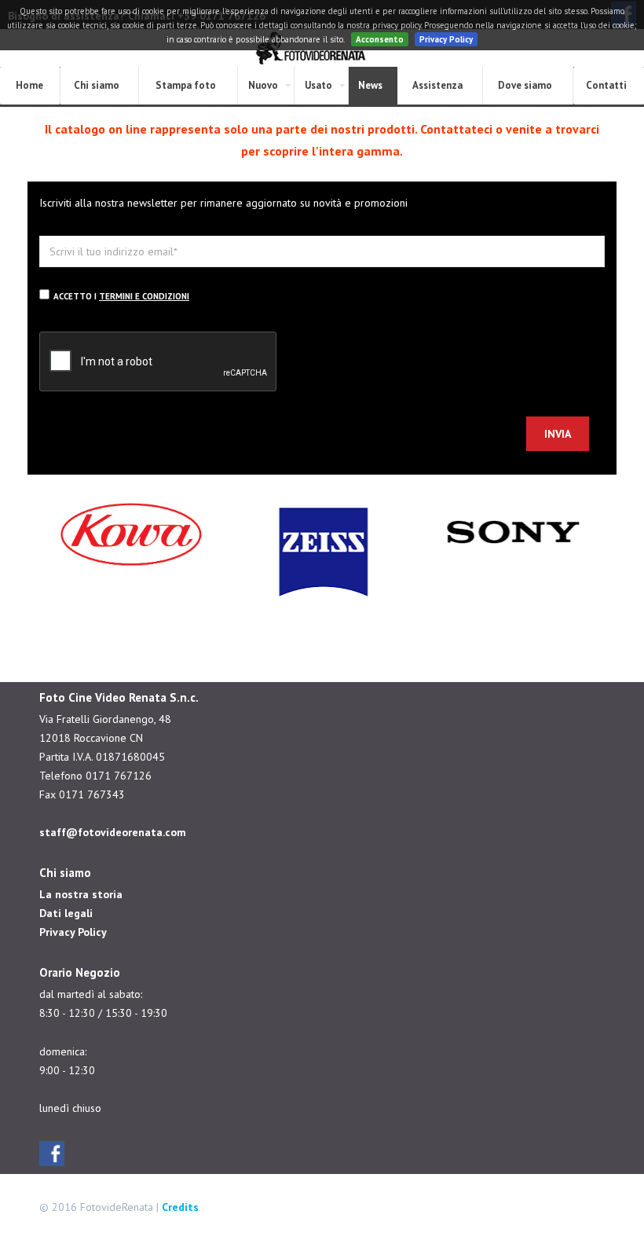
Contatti (606, 85)
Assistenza (437, 85)
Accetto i (121, 296)
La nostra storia (81, 894)
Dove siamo (525, 85)
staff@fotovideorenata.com (112, 832)
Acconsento (380, 39)
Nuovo (263, 85)
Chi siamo (96, 85)
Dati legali (66, 913)
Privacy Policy (446, 39)
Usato (318, 85)
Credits (180, 1207)
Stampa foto (186, 85)
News (370, 85)
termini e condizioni (144, 296)
